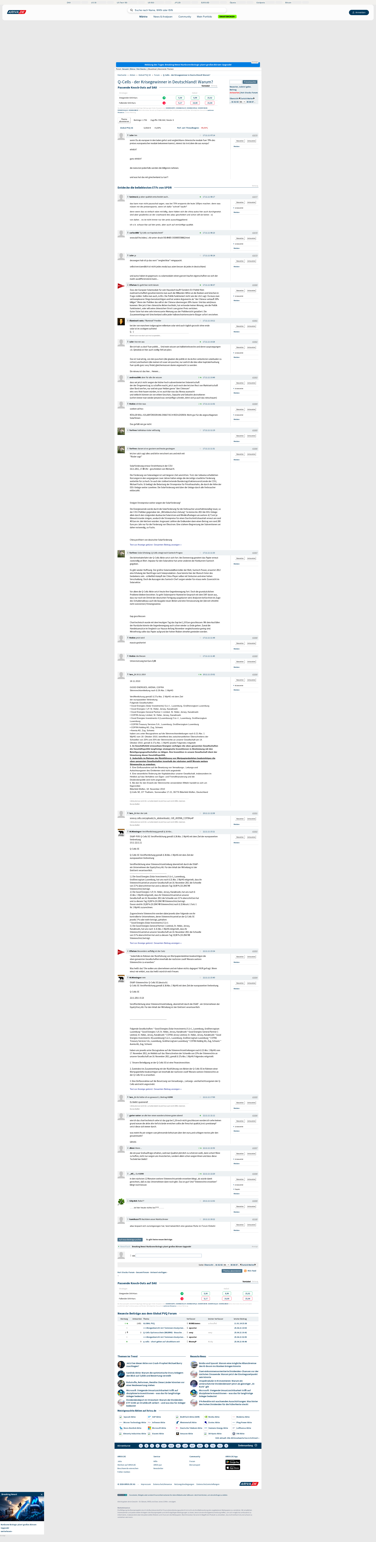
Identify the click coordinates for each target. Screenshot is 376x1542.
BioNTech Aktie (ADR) (190, 1417)
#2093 (254, 951)
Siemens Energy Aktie (218, 1428)
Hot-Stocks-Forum (249, 92)
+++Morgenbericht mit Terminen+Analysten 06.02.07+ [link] (167, 1337)
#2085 (254, 430)
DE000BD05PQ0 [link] (192, 108)
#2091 (254, 813)
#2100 (254, 1219)
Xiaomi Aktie (158, 1433)
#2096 (254, 1115)
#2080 (254, 285)
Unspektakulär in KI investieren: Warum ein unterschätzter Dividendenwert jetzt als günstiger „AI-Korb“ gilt (227, 1383)
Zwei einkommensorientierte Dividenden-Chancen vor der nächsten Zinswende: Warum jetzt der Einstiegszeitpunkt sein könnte (228, 1374)
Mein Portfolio (204, 16)
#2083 (254, 377)
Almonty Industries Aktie (134, 1433)
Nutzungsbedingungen (184, 1484)
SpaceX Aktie (130, 1417)
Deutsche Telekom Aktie (191, 1428)
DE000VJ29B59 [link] (133, 110)
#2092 (254, 831)
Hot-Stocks (141, 69)
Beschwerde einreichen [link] (128, 1468)
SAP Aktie (156, 1417)
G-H (171, 1445)
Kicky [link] (210, 1341)
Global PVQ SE (145, 75)
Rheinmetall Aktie (188, 1422)
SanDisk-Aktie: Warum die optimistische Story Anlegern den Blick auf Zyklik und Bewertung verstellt (154, 1374)
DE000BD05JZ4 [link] (181, 108)
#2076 (254, 135)
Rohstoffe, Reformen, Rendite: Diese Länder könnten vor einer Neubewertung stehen (155, 1384)
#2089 (254, 656)
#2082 (254, 341)
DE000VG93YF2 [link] (171, 108)
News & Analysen (163, 16)
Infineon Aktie (158, 1422)
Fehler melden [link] (124, 1472)
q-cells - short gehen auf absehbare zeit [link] (161, 1341)
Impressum (146, 1484)
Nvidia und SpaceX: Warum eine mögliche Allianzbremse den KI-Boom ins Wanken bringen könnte (227, 1365)
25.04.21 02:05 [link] (240, 1337)
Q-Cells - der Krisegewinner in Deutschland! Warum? (186, 75)
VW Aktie (240, 1433)
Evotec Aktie (214, 1422)
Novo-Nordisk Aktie (132, 1428)
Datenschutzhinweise (162, 1484)
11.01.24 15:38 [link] (240, 1323)
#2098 (254, 1173)
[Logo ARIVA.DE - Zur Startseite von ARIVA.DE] (248, 1484)
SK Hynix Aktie (214, 1433)
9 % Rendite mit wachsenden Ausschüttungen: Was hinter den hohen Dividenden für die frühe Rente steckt (228, 1403)
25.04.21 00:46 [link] (240, 1341)
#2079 (254, 255)
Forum (157, 75)
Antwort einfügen (158, 1272)
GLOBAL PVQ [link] (149, 1323)
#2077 (254, 196)
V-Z (220, 1445)
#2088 (254, 637)
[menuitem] (134, 1461)
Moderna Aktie (243, 1417)
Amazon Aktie (186, 1433)
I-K (178, 1445)
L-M (185, 1445)
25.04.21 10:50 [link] (240, 1328)
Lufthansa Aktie (243, 1428)
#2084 (254, 403)
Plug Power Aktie (244, 1422)
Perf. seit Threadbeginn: (188, 127)
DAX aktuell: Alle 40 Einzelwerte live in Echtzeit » (237, 1438)
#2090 (254, 674)
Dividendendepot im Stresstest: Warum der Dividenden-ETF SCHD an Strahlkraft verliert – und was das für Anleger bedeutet (156, 1402)
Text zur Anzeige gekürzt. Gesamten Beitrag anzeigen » (156, 544)
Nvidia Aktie (213, 1417)
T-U (213, 1445)
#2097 (254, 1148)
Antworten (234, 92)
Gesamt (125, 69)
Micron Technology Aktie (135, 1422)
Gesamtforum (142, 1272)
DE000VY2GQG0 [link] (123, 110)
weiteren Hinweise (169, 1306)
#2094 (254, 977)
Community (184, 16)
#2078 (254, 232)
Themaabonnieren (124, 120)
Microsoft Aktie (159, 1428)
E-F (164, 1445)
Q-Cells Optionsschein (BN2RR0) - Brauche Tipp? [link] (165, 1332)
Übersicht (234, 98)
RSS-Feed (252, 1270)
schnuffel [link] (212, 1323)
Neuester (234, 86)
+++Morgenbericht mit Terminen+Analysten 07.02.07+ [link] (167, 1328)
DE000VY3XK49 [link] (203, 108)
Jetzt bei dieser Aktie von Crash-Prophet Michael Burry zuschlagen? (154, 1365)
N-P (192, 1445)
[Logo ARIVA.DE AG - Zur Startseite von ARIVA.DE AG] (122, 1495)
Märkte (143, 16)
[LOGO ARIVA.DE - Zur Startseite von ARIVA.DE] (16, 12)
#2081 (254, 320)
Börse (132, 69)
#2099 (254, 1201)
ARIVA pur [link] (157, 1464)
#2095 (254, 1097)
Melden (237, 146)
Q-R (200, 1445)
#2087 (254, 552)
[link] (180, 98)
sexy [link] (210, 1332)
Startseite (122, 75)
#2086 (254, 448)
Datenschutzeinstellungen (208, 1484)
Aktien (132, 75)
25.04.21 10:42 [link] (240, 1332)
